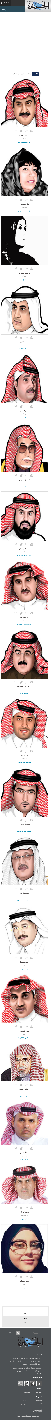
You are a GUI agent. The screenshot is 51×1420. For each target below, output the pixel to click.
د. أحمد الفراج (24, 342)
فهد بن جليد (24, 755)
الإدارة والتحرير (39, 1400)
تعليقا (25, 1318)
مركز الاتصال (23, 1404)
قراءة (25, 1314)
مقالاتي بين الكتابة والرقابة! (24, 1038)
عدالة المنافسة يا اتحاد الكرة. (24, 1159)
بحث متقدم (11, 1333)
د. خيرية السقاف (24, 273)
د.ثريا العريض (24, 204)
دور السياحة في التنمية (24, 969)
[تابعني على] (26, 131)
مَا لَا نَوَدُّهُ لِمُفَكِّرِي (24, 486)
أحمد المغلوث (24, 962)
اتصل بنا (39, 1397)
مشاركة (25, 1323)
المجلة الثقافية (27, 1392)
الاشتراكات (40, 1404)
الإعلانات (24, 1400)
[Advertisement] (25, 41)
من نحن (39, 1354)
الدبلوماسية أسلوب (24, 693)
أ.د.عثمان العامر (24, 549)
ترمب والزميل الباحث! (23, 348)
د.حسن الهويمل (24, 480)
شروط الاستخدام (38, 1410)
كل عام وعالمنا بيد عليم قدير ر (24, 211)
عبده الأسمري (24, 1031)
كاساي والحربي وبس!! (24, 1219)
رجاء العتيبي (24, 411)
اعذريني (24, 417)
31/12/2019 (6, 3)
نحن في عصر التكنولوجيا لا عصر (24, 142)
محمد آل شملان (24, 824)
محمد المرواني (24, 1212)
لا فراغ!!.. (24, 280)
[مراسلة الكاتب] (31, 131)
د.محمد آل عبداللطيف (24, 686)
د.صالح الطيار (24, 893)
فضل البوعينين (24, 617)
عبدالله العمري (24, 1153)
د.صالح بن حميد (24, 1089)
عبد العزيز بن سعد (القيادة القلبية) (24, 555)
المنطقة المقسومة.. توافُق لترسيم (24, 624)
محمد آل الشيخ (24, 135)
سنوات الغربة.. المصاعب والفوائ (24, 900)
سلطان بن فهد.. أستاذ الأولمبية (24, 831)
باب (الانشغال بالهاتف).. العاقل (24, 762)
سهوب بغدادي (24, 1281)
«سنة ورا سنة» (24, 1288)
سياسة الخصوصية (37, 1411)
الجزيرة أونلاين (39, 1392)
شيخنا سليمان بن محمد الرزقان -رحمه (24, 1096)
